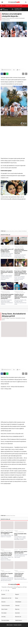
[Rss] (8, 590)
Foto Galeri (3, 612)
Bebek (20, 231)
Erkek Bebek (24, 231)
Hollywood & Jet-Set (10, 18)
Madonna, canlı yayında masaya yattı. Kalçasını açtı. (7, 272)
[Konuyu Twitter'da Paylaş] (4, 74)
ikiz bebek (8, 515)
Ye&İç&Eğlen (18, 601)
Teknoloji (17, 605)
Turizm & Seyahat (5, 605)
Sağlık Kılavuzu (18, 620)
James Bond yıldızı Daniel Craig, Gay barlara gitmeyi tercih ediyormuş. (20, 251)
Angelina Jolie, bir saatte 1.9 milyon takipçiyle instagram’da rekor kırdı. (20, 296)
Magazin (7, 318)
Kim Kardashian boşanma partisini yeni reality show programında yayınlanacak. (7, 296)
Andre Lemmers (14, 231)
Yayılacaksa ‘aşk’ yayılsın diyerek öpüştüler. (20, 552)
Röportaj (17, 609)
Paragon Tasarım (17, 624)
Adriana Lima (8, 231)
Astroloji (3, 616)
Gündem (3, 594)
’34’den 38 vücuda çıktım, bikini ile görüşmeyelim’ (19, 575)
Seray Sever (12, 515)
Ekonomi (3, 601)
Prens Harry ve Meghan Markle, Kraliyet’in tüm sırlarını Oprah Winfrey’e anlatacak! (20, 273)
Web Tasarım (10, 624)
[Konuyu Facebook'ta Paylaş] (2, 74)
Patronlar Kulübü (5, 620)
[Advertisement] (14, 53)
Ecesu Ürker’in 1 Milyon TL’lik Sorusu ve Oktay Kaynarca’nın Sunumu (6, 554)
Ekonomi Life (18, 616)
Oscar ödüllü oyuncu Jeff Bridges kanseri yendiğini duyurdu (7, 250)
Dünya (15, 268)
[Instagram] (6, 590)
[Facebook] (2, 590)
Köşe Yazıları (4, 609)
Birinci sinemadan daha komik (20, 534)
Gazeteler (17, 612)
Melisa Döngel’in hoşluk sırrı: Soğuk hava (7, 533)
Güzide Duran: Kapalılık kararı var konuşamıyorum (7, 575)
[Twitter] (4, 590)
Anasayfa (4, 18)
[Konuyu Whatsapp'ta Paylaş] (7, 74)
